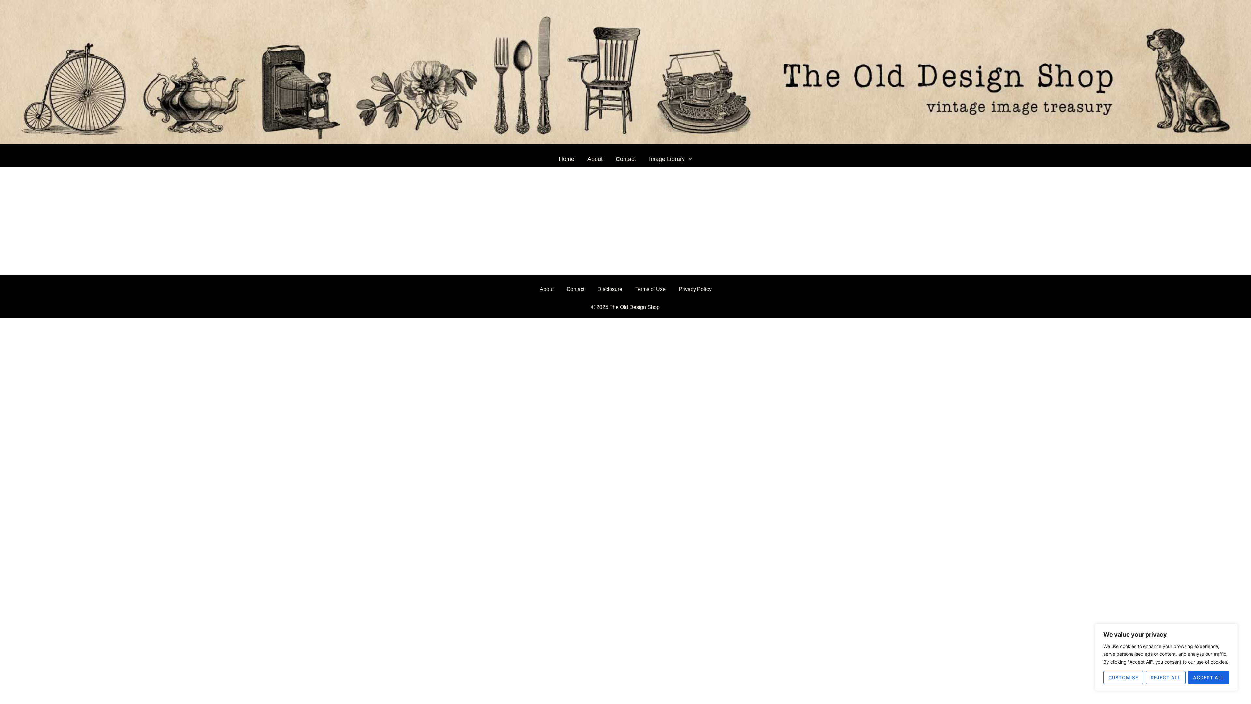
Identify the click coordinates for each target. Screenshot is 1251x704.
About (595, 159)
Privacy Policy (695, 289)
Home (566, 159)
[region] (1166, 657)
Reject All (1166, 677)
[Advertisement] (625, 216)
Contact (626, 159)
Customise (1123, 677)
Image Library (667, 159)
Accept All (1208, 677)
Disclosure (609, 289)
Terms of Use (650, 289)
